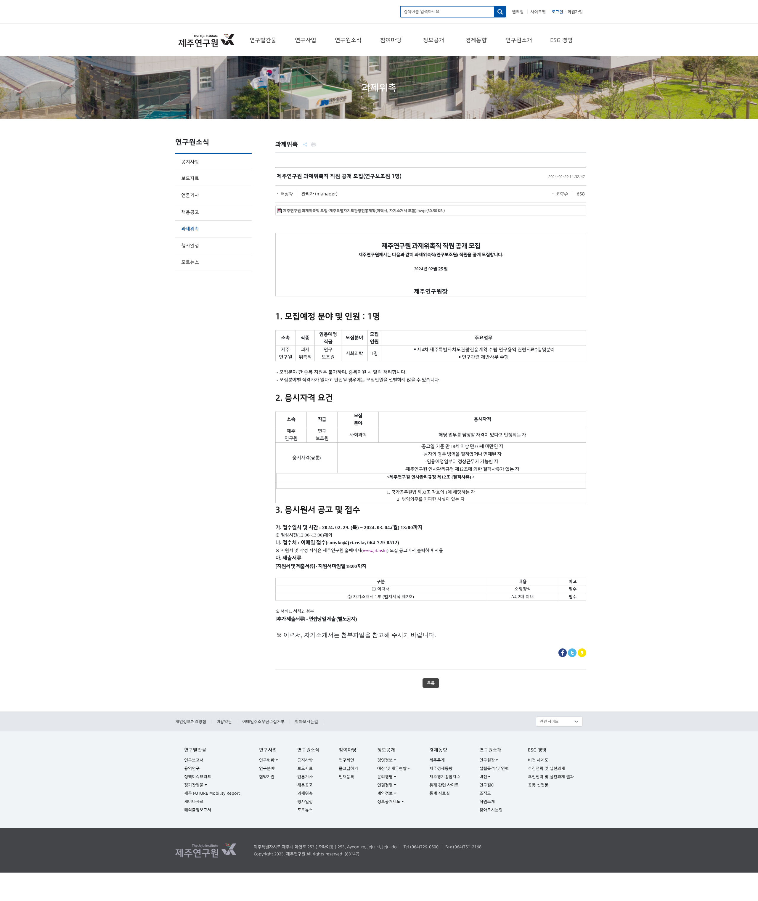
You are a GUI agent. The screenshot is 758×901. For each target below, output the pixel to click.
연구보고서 (193, 760)
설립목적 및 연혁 (494, 768)
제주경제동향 (440, 768)
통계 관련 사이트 (444, 785)
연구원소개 (518, 40)
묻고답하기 (348, 768)
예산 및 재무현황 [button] (392, 768)
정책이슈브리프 (197, 777)
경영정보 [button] (385, 760)
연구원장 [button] (487, 760)
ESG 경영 (561, 40)
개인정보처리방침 (190, 722)
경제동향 (476, 40)
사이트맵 (538, 12)
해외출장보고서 (197, 810)
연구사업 (305, 40)
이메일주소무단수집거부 (263, 722)
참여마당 (391, 40)
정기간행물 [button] (193, 785)
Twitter (572, 652)
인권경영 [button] (385, 785)
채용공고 (190, 212)
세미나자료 (193, 801)
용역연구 (192, 768)
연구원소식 (348, 40)
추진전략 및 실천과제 (546, 768)
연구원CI (486, 785)
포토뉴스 (190, 262)
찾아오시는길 (306, 722)
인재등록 (346, 777)
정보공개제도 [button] (388, 801)
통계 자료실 (439, 793)
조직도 (485, 793)
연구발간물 (263, 40)
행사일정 (190, 245)
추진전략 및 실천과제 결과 (551, 777)
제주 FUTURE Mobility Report (212, 793)
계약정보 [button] (385, 793)
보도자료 (190, 178)
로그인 (557, 12)
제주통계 (437, 760)
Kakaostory (582, 652)
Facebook (562, 652)
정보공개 (433, 40)
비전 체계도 (538, 760)
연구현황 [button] (266, 760)
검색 (500, 11)
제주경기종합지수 (444, 777)
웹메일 (517, 12)
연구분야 (266, 768)
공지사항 (190, 161)
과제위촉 (190, 228)
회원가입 (575, 12)
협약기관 (266, 777)
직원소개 (487, 801)
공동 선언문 (538, 785)
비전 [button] (483, 777)
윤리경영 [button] (385, 777)
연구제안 (346, 760)
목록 (431, 683)
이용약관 (224, 722)
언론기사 (190, 195)
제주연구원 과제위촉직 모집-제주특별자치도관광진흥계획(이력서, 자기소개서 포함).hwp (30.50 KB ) (364, 210)
